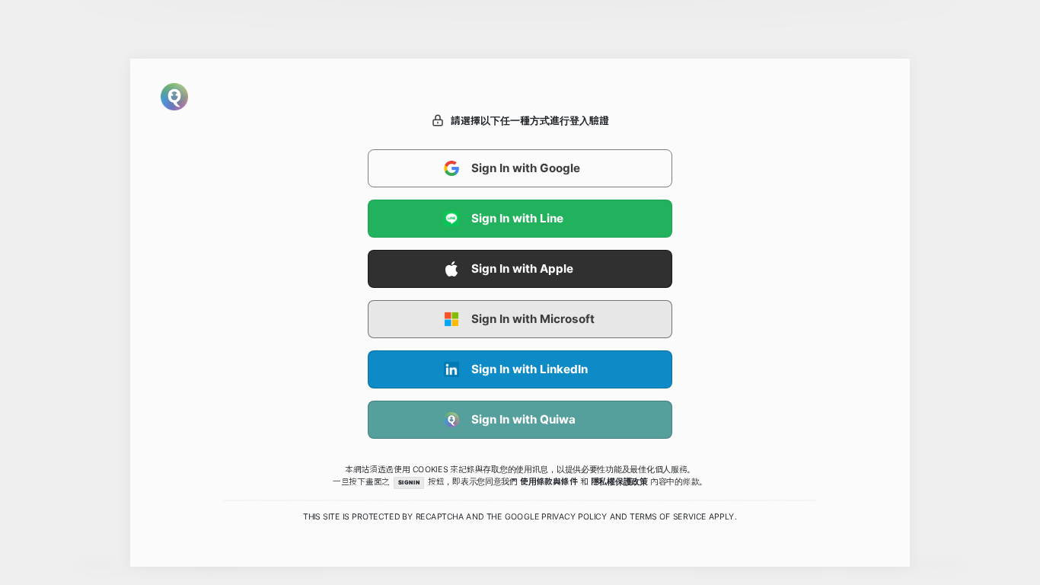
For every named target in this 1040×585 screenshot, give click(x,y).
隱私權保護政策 (619, 481)
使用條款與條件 (548, 481)
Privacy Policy (574, 517)
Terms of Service (668, 517)
